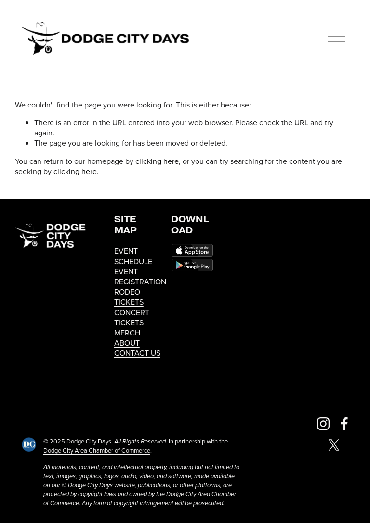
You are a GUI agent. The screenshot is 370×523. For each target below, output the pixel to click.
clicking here (157, 161)
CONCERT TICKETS (131, 318)
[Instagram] (323, 423)
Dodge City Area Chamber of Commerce (96, 450)
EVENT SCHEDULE (133, 256)
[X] (334, 445)
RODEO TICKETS (129, 297)
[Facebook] (344, 423)
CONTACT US (137, 353)
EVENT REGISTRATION (140, 277)
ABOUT (127, 343)
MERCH (127, 333)
